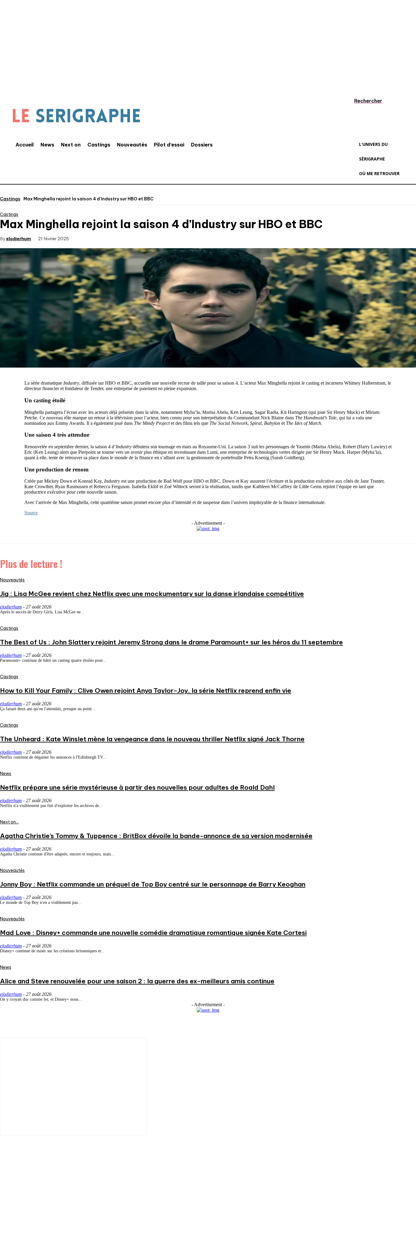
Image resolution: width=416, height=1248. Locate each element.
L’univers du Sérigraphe (45, 1186)
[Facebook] (86, 238)
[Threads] (117, 1207)
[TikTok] (44, 1207)
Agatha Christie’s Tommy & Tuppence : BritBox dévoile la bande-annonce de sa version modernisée (156, 836)
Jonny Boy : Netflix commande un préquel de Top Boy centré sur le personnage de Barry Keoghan (152, 884)
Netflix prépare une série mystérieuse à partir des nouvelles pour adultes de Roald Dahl (137, 787)
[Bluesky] (99, 1207)
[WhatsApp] (152, 238)
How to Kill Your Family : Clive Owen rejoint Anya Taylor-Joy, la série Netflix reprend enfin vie (145, 690)
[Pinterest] (130, 238)
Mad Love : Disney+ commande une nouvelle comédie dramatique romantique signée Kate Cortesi (153, 933)
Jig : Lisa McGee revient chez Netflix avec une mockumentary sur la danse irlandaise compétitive (152, 594)
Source (31, 512)
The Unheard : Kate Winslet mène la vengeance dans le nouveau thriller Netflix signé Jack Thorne (152, 739)
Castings (10, 199)
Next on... (9, 822)
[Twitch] (62, 1207)
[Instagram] (25, 1207)
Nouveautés (12, 580)
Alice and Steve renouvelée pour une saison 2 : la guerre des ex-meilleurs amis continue (137, 981)
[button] (362, 101)
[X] (108, 238)
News (5, 773)
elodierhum (18, 238)
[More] (174, 238)
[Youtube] (80, 1207)
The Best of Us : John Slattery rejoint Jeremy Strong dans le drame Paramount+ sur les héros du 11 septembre (171, 642)
